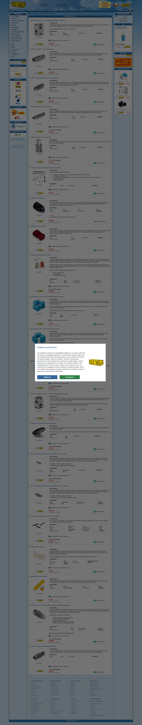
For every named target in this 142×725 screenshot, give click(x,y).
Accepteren (69, 377)
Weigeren (47, 377)
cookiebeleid (41, 365)
